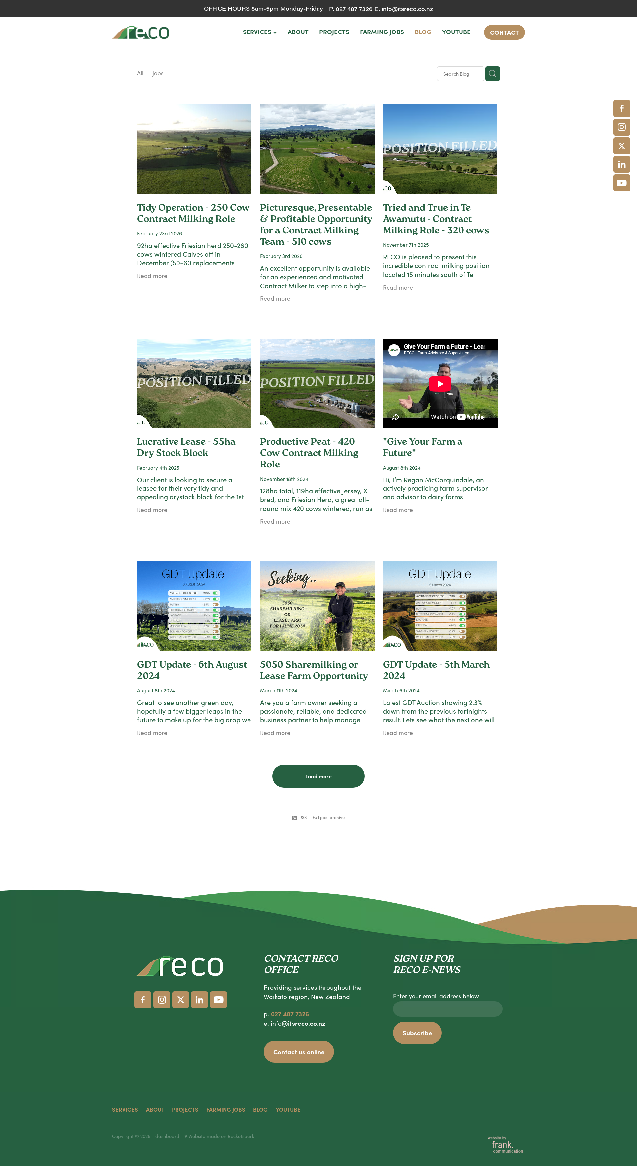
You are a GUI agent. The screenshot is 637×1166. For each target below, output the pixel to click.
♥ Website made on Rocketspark (219, 1136)
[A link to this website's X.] (621, 145)
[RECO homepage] (153, 32)
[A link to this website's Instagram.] (621, 127)
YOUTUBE (456, 31)
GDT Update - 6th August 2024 (192, 671)
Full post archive (329, 817)
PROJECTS (334, 31)
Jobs (158, 73)
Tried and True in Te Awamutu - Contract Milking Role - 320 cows (436, 220)
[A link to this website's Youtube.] (621, 182)
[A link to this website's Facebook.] (621, 108)
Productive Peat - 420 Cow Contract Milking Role (309, 454)
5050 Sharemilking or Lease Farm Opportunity (314, 671)
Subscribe (417, 1032)
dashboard (167, 1136)
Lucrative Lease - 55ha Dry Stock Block (186, 448)
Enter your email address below (436, 996)
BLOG (423, 31)
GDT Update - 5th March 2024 (436, 671)
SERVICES (258, 31)
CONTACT (504, 32)
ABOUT (298, 31)
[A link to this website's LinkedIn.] (621, 164)
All (140, 73)
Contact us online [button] (299, 1051)
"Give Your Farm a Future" (422, 448)
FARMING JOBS (382, 31)
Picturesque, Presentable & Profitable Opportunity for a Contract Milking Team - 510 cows (316, 226)
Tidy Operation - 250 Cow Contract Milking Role (193, 214)
